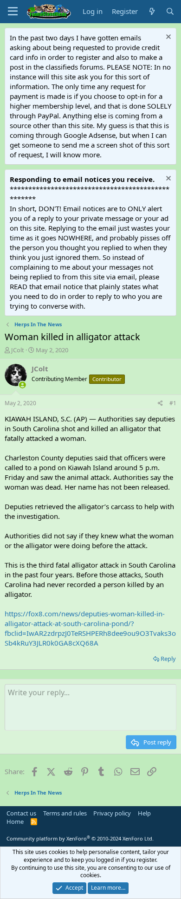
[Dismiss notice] (167, 38)
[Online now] (22, 385)
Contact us (21, 813)
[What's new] (151, 11)
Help (144, 813)
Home (15, 821)
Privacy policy (112, 813)
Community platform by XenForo (80, 838)
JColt (17, 350)
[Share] (160, 403)
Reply (168, 658)
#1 (172, 403)
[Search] (170, 11)
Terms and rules (65, 813)
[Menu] (13, 11)
